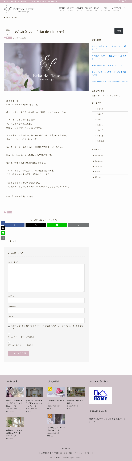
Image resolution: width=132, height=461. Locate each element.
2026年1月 (98, 135)
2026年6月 (98, 108)
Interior (98, 166)
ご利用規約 (45, 453)
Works (98, 177)
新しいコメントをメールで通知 (21, 336)
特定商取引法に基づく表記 (62, 453)
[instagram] (119, 1)
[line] (123, 1)
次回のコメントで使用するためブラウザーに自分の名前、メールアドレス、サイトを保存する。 (47, 327)
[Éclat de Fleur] (19, 9)
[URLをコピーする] (78, 225)
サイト (11, 316)
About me (99, 155)
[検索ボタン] (125, 9)
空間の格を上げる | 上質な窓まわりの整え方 (110, 81)
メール (12, 306)
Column (99, 161)
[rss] (126, 1)
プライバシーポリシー (83, 453)
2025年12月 (99, 141)
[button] (14, 225)
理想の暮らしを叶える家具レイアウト (107, 65)
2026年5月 (98, 114)
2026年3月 (98, 125)
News (9, 38)
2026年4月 (98, 119)
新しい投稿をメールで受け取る (21, 345)
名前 (11, 296)
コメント (13, 262)
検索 (119, 30)
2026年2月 (98, 130)
